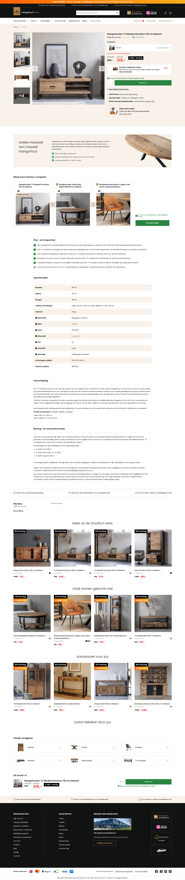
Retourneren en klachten (22, 830)
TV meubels (23, 27)
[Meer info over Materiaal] (36, 318)
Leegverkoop (74, 21)
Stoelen (62, 822)
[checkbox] (57, 184)
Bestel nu (143, 83)
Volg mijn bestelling (20, 822)
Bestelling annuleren (21, 833)
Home (15, 27)
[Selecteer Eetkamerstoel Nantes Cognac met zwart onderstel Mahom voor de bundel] (97, 184)
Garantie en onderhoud (22, 837)
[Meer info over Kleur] (36, 324)
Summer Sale (60, 21)
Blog (15, 848)
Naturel (74, 324)
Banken (61, 826)
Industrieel (76, 336)
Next (101, 68)
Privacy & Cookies (141, 871)
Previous (35, 68)
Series (61, 837)
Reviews (16, 845)
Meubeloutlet (64, 841)
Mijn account (18, 818)
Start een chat (125, 114)
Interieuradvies (64, 845)
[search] (117, 12)
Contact (16, 856)
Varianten (111, 42)
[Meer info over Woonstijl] (36, 336)
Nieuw (84, 21)
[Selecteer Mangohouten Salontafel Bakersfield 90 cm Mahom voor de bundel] (57, 184)
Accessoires (63, 830)
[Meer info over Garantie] (36, 348)
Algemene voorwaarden (124, 871)
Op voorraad (95, 21)
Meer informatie (125, 72)
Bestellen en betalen (21, 826)
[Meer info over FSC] (36, 342)
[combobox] (98, 12)
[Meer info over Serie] (36, 330)
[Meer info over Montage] (36, 354)
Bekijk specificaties (114, 37)
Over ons (16, 841)
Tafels (61, 818)
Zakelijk (16, 852)
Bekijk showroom (105, 843)
